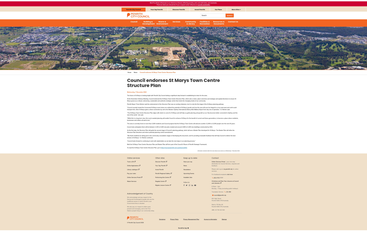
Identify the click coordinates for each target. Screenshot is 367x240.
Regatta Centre (160, 181)
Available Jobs (188, 177)
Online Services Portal (133, 177)
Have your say (188, 161)
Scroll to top (182, 228)
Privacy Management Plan (191, 219)
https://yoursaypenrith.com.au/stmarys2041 (174, 147)
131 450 (228, 192)
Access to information (210, 219)
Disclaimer (162, 219)
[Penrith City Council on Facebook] (184, 185)
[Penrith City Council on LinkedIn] (193, 185)
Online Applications (133, 165)
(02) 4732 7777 (218, 178)
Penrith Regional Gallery (162, 173)
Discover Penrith (179, 10)
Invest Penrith (200, 10)
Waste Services (131, 181)
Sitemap (224, 219)
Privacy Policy (174, 219)
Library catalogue (132, 169)
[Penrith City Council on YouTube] (195, 185)
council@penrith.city (220, 195)
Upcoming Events (189, 173)
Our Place (218, 10)
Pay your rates (131, 173)
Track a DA (130, 161)
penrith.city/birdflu (204, 5)
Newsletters (187, 169)
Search (229, 15)
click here (230, 174)
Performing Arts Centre (162, 177)
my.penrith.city (228, 169)
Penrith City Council (133, 10)
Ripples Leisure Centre (162, 185)
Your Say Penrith (157, 10)
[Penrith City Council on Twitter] (187, 185)
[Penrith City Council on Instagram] (190, 185)
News (185, 165)
